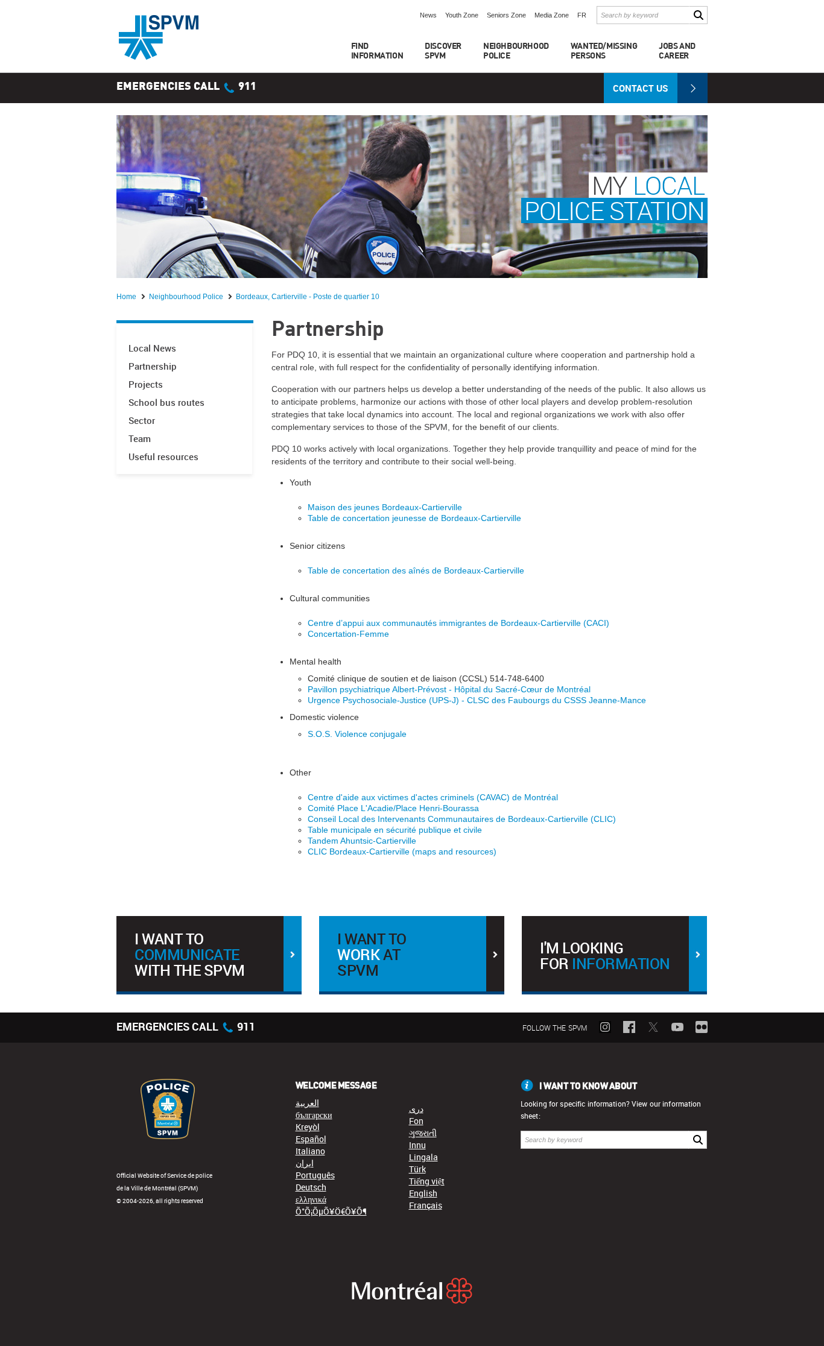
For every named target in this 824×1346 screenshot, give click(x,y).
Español (311, 1139)
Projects (145, 384)
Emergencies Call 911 (186, 87)
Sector (141, 420)
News (428, 15)
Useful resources (163, 457)
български (314, 1114)
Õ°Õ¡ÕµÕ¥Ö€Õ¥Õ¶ (331, 1211)
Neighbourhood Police (187, 296)
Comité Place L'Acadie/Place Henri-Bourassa (393, 808)
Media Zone (551, 15)
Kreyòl (308, 1127)
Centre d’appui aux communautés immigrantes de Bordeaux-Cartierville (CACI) (458, 623)
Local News (152, 348)
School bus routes (166, 402)
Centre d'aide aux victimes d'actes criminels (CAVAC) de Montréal (433, 797)
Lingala (423, 1157)
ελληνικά (311, 1199)
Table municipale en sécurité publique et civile (395, 830)
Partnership (152, 366)
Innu (417, 1145)
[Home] (158, 37)
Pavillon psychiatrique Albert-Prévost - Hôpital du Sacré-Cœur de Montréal (449, 689)
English (423, 1193)
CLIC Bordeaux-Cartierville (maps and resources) (402, 851)
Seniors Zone (506, 15)
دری (416, 1108)
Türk (417, 1169)
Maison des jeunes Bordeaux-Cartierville (385, 507)
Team (139, 439)
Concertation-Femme (348, 634)
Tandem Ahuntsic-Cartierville (362, 840)
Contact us (640, 88)
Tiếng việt (427, 1181)
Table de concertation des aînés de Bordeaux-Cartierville (416, 570)
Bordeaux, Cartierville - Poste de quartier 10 (307, 296)
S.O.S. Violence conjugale (357, 734)
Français (425, 1205)
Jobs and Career (677, 50)
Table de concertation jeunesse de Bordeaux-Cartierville (414, 518)
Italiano (310, 1151)
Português (315, 1175)
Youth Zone (461, 15)
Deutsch (311, 1187)
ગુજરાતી (423, 1133)
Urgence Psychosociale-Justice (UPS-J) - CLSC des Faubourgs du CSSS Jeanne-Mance (477, 700)
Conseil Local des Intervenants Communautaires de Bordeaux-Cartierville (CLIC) (462, 819)
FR (581, 15)
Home (127, 296)
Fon (416, 1120)
